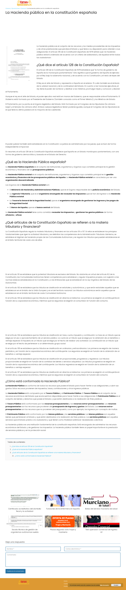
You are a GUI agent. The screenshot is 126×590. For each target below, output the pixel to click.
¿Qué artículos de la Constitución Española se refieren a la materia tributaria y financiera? (46, 452)
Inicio (65, 581)
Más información (104, 585)
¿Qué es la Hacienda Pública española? (27, 449)
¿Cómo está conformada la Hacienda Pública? (33, 456)
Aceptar (116, 585)
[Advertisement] (63, 29)
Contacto (67, 584)
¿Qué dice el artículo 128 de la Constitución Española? (32, 446)
